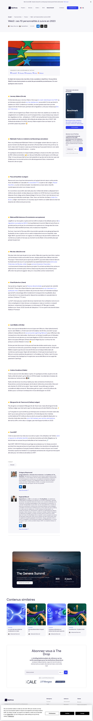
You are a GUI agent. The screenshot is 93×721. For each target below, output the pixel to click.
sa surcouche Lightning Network (36, 333)
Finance (26, 16)
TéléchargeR (74, 127)
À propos (48, 701)
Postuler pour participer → (25, 582)
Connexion (61, 7)
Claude (21, 73)
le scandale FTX (33, 182)
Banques (79, 702)
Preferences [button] (11, 716)
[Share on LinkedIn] (20, 486)
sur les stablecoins (32, 102)
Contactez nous (72, 7)
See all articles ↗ (23, 490)
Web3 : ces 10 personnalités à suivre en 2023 (40, 16)
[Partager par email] (45, 26)
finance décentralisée (34, 286)
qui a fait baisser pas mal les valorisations (41, 418)
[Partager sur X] (41, 26)
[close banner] (91, 2)
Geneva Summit (50, 7)
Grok (35, 73)
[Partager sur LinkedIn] (38, 26)
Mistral (41, 73)
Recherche (66, 704)
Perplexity (29, 73)
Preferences (52, 713)
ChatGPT (14, 73)
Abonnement (67, 701)
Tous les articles (17, 16)
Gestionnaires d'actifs (82, 704)
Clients (37, 7)
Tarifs (43, 7)
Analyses (12, 464)
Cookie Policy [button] (10, 714)
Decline (67, 713)
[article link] (16, 619)
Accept (82, 713)
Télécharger (65, 1)
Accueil (10, 16)
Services (30, 7)
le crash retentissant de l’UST (48, 100)
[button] (23, 8)
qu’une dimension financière (40, 264)
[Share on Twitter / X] (24, 486)
